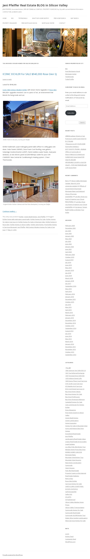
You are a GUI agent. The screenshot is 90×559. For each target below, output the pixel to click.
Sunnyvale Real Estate (72, 513)
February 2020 (70, 255)
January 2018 (69, 281)
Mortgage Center (48, 23)
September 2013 (70, 355)
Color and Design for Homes (74, 405)
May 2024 (68, 239)
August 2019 (69, 260)
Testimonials (22, 18)
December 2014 (70, 320)
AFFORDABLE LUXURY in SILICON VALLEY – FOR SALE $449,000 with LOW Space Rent (76, 165)
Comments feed (70, 539)
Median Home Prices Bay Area (75, 450)
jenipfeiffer (69, 197)
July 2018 (68, 273)
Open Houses (70, 468)
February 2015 (70, 315)
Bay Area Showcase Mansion (75, 399)
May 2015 (68, 307)
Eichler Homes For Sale (38, 219)
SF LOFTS (68, 497)
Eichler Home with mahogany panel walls (16, 219)
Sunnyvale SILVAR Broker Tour (75, 515)
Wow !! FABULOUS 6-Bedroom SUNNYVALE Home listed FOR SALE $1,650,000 (75, 157)
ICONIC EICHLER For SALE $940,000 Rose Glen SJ (30, 74)
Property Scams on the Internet (75, 473)
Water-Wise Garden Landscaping (76, 518)
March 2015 (69, 313)
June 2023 (68, 244)
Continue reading (10, 211)
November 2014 (70, 323)
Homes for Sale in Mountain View (76, 426)
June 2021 (68, 249)
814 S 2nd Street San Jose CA (74, 389)
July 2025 (68, 231)
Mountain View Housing (73, 460)
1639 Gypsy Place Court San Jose (76, 381)
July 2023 (68, 241)
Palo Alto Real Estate (72, 471)
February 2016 (70, 294)
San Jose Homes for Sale (73, 484)
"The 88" (68, 368)
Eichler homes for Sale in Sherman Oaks (31, 222)
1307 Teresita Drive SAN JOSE (75, 376)
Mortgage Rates (70, 455)
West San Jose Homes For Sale (75, 521)
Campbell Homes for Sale (73, 402)
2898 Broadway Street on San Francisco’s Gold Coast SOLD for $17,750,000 (75, 138)
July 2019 (68, 262)
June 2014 (68, 336)
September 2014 (70, 328)
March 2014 (69, 342)
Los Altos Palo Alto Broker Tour (75, 447)
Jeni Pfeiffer (42, 217)
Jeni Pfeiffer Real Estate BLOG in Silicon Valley (35, 5)
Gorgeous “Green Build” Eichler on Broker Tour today (76, 209)
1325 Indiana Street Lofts (73, 378)
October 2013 (69, 352)
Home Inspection (70, 423)
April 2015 (68, 310)
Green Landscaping (71, 421)
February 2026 (70, 226)
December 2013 (70, 347)
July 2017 (68, 284)
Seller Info (68, 494)
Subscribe (70, 113)
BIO (12, 18)
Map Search (75, 18)
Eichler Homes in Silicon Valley (20, 225)
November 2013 (70, 349)
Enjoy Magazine (70, 410)
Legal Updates (70, 444)
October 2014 (69, 326)
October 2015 (69, 302)
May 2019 (68, 268)
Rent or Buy (69, 479)
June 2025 (68, 233)
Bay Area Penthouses (72, 397)
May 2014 (68, 339)
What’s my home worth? (40, 18)
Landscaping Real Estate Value (75, 439)
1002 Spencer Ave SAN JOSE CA (75, 370)
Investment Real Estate (73, 434)
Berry (67, 181)
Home (4, 18)
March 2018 (69, 278)
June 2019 (68, 265)
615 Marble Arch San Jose (73, 386)
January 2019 (69, 270)
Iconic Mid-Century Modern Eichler (15, 90)
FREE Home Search (60, 18)
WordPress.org (70, 542)
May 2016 (68, 289)
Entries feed (69, 536)
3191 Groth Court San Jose (74, 384)
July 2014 (68, 334)
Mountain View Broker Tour (74, 457)
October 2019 (69, 257)
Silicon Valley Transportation (74, 508)
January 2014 (69, 344)
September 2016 (70, 286)
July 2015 (68, 305)
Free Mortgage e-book (29, 23)
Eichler (21, 217)
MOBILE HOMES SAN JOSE (73, 452)
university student (71, 186)
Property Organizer (10, 23)
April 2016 (68, 291)
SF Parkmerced (70, 500)
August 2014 (69, 331)
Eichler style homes (37, 225)
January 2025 (69, 236)
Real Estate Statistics (72, 476)
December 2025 (70, 228)
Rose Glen (53, 90)
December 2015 (70, 299)
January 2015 (69, 318)
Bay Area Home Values (73, 392)
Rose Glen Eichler (71, 481)
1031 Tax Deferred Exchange (74, 373)
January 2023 (69, 247)
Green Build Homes (30, 217)
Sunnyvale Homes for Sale (74, 510)
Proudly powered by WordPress (13, 555)
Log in (67, 534)
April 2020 (68, 252)
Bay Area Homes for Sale (73, 394)
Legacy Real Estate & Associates (76, 442)
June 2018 (68, 276)
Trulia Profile (69, 79)
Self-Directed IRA (70, 492)
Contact (62, 23)
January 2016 (69, 297)
